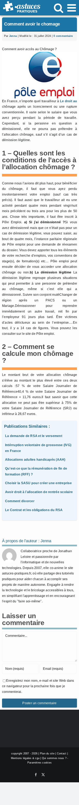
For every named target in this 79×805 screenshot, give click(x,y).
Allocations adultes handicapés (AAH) (35, 459)
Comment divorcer (19, 501)
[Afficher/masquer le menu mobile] (72, 8)
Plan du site (47, 753)
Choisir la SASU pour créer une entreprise (38, 483)
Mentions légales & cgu (25, 758)
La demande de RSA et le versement (33, 436)
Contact (61, 753)
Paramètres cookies (39, 762)
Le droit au (68, 101)
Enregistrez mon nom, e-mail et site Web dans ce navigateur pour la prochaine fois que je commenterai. (38, 686)
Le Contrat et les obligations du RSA (34, 510)
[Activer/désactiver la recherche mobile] (58, 8)
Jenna (13, 35)
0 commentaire (63, 35)
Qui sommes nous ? (54, 758)
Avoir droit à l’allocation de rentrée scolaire (39, 492)
